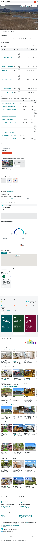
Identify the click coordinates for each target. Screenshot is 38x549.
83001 (12, 198)
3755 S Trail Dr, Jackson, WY (6, 61)
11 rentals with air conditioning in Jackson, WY (10, 386)
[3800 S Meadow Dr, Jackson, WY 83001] (7, 163)
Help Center (20, 540)
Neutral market (19, 234)
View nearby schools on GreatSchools (9, 291)
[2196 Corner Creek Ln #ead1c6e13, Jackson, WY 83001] (18, 392)
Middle (9, 268)
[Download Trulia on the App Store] (7, 529)
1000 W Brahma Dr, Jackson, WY (7, 92)
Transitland (13, 519)
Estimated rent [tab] (4, 146)
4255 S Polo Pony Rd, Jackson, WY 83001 (9, 135)
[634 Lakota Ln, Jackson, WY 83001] (18, 428)
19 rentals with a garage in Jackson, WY (9, 368)
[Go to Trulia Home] (3, 1)
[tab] (4, 253)
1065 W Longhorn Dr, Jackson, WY (8, 83)
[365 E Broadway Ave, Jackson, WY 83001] (6, 464)
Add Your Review (19, 333)
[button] (35, 2)
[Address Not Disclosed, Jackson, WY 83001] (29, 373)
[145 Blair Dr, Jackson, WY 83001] (6, 355)
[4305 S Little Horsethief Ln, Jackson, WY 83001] (18, 481)
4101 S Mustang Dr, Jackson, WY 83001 (9, 122)
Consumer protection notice (15, 525)
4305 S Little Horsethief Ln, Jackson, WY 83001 (10, 129)
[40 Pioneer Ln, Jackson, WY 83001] (29, 428)
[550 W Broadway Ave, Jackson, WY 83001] (29, 355)
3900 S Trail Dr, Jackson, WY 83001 (8, 132)
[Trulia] (2, 529)
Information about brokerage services (7, 525)
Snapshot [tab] (3, 225)
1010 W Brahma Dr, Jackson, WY (7, 88)
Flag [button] (9, 329)
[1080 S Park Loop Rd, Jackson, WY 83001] (18, 355)
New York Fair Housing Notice (4, 524)
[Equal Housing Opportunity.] (12, 540)
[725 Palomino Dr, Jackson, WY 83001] (30, 481)
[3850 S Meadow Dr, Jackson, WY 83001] (6, 481)
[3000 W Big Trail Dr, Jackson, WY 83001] (6, 392)
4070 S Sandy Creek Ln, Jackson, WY (8, 66)
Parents (18, 313)
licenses (27, 522)
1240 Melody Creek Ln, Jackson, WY (8, 75)
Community (7, 313)
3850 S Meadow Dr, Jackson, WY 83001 (9, 116)
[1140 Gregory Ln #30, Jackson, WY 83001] (6, 428)
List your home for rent (6, 152)
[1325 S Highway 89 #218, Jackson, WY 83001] (18, 464)
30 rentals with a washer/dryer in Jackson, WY (10, 404)
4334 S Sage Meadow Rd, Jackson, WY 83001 (10, 125)
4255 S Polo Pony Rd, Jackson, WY (8, 53)
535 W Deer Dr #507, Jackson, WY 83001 (9, 109)
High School (14, 268)
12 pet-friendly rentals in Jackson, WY (9, 349)
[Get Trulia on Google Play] (13, 529)
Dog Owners (13, 313)
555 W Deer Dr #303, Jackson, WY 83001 (9, 106)
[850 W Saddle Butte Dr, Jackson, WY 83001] (30, 464)
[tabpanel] (19, 160)
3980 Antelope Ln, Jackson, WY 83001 (8, 103)
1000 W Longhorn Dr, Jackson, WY (8, 79)
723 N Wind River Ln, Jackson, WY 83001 (9, 138)
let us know (9, 537)
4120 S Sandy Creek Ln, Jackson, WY (8, 57)
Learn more (2, 294)
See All (3, 308)
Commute (24, 313)
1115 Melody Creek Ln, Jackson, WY (8, 70)
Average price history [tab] (11, 225)
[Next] (36, 358)
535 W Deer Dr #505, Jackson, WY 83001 (9, 112)
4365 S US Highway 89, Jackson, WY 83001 (9, 119)
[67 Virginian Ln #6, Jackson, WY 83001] (18, 410)
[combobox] (20, 2)
